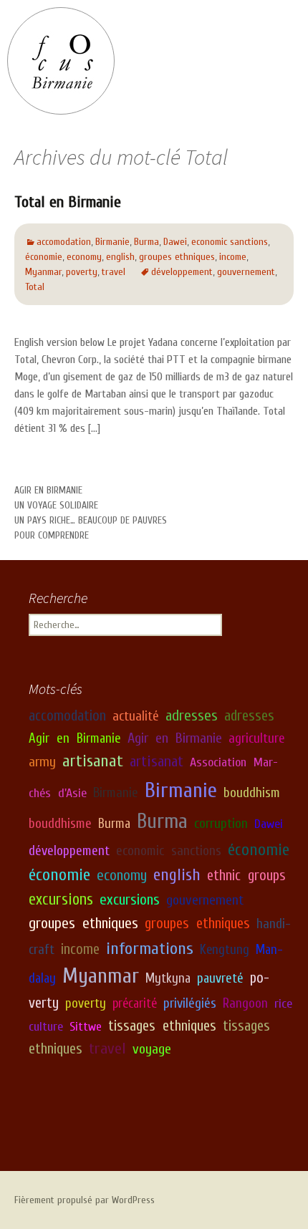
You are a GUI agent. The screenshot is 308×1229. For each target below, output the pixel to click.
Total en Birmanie (67, 202)
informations (149, 948)
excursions (61, 899)
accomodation (64, 242)
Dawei (175, 242)
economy (84, 257)
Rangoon (245, 1003)
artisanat (92, 761)
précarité (134, 1003)
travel (113, 272)
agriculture (256, 738)
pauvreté (220, 978)
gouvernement (246, 272)
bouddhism (251, 793)
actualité (135, 716)
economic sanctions (229, 242)
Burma (146, 242)
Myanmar (43, 272)
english (120, 257)
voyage (152, 1049)
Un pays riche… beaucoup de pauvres (90, 520)
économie (43, 257)
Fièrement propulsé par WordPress (84, 1200)
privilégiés (189, 1003)
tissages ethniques (162, 1026)
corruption (221, 824)
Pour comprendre (51, 535)
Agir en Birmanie (48, 490)
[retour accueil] (61, 61)
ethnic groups (246, 875)
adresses (191, 716)
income (232, 257)
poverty (81, 272)
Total (34, 287)
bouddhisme (60, 824)
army (42, 761)
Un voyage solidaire (56, 505)
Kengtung (224, 950)
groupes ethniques (177, 257)
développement (182, 272)
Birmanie (112, 242)
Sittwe (85, 1026)
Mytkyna (168, 978)
